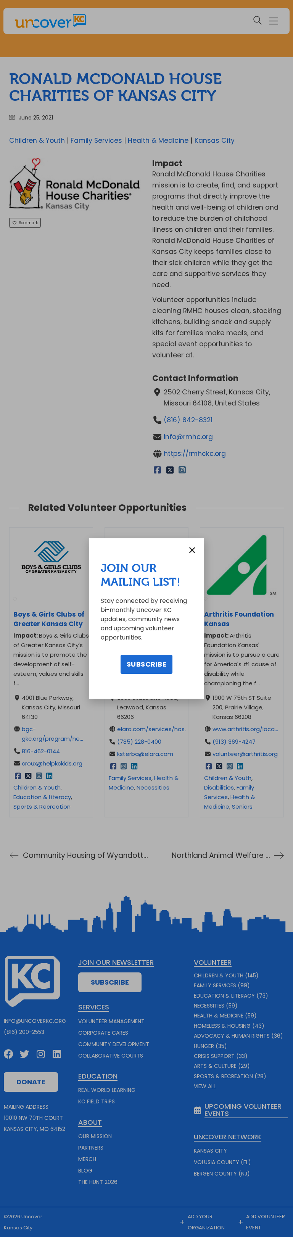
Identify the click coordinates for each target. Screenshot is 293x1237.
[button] (192, 550)
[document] (146, 618)
